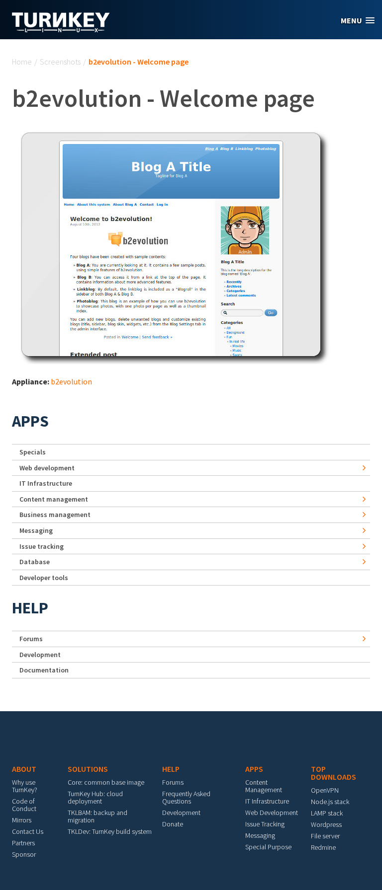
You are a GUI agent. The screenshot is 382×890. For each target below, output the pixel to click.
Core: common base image (106, 782)
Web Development (271, 812)
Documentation (44, 670)
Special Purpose (268, 846)
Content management (53, 499)
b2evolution (71, 381)
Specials (32, 451)
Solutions (88, 769)
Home (22, 62)
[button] (358, 20)
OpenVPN (325, 790)
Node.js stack (330, 801)
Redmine (323, 847)
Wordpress (326, 824)
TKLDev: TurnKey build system (110, 831)
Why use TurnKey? (24, 786)
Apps (30, 421)
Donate (172, 823)
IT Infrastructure (45, 483)
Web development (47, 467)
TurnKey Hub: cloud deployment (95, 797)
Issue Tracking (265, 823)
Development (40, 654)
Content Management (263, 786)
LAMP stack (327, 813)
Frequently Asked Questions (186, 797)
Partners (23, 842)
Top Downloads (333, 773)
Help (30, 608)
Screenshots (60, 62)
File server (325, 835)
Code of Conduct (24, 805)
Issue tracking (41, 546)
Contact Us (27, 831)
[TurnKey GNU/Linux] (61, 29)
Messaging (36, 530)
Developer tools (43, 577)
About (24, 769)
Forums (31, 638)
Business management (55, 514)
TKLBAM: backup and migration (97, 816)
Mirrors (21, 820)
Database (34, 561)
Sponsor (24, 854)
